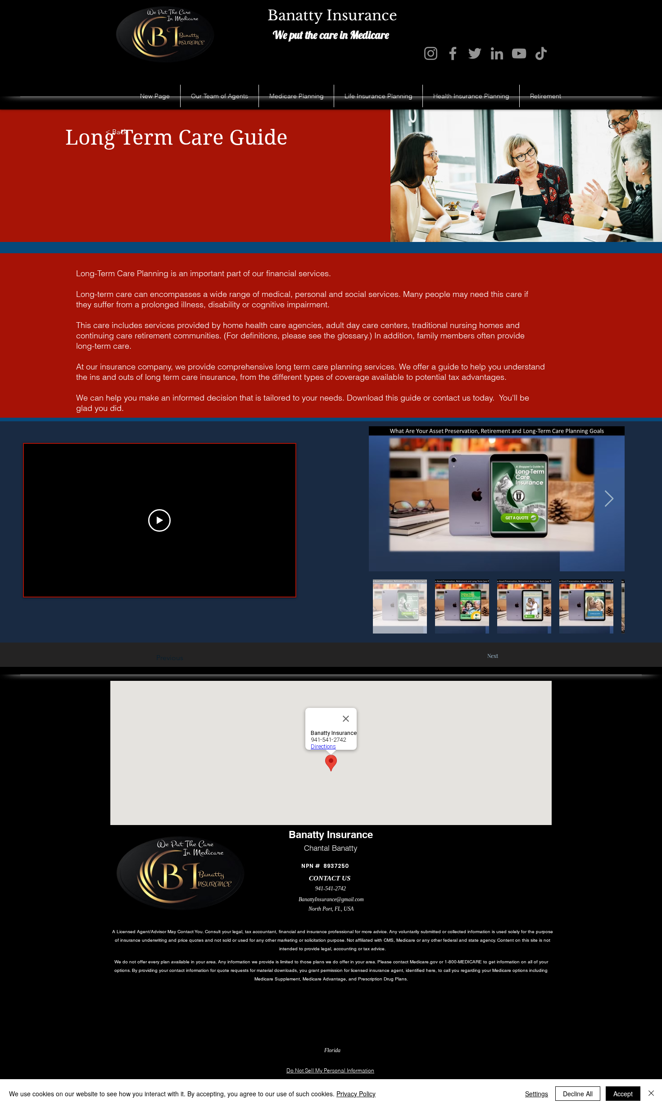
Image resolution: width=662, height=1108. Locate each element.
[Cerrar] (651, 1093)
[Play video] (159, 520)
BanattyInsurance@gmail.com (331, 899)
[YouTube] (519, 53)
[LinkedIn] (497, 53)
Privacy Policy (356, 1093)
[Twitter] (475, 53)
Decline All (578, 1093)
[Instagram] (431, 53)
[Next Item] (609, 499)
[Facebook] (453, 53)
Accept (623, 1093)
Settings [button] (536, 1093)
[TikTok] (541, 53)
